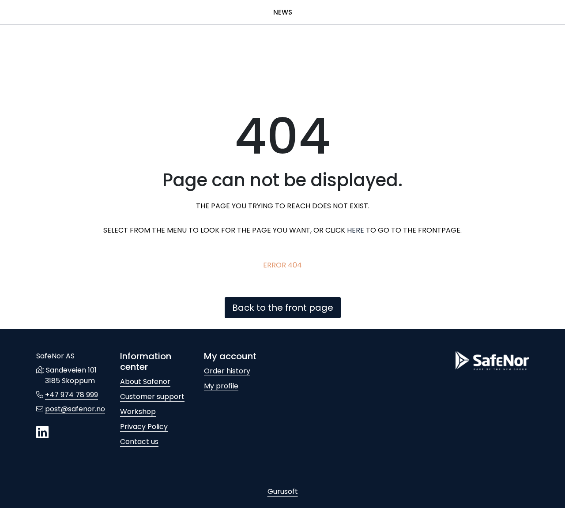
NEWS (282, 12)
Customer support (152, 396)
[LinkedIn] (42, 432)
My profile (221, 386)
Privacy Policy (144, 426)
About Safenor (145, 381)
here (355, 230)
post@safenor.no (75, 409)
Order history (227, 371)
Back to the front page (282, 307)
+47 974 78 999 (71, 395)
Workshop (138, 411)
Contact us (139, 442)
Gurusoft (282, 491)
